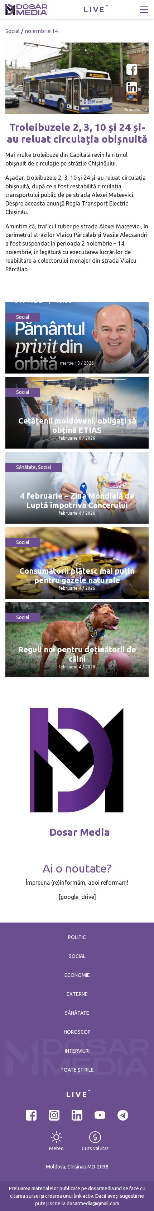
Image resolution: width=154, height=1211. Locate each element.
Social (12, 31)
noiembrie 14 (41, 31)
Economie (77, 975)
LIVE (94, 9)
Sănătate (26, 467)
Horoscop (77, 1032)
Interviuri (77, 1051)
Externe (77, 994)
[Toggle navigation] (144, 9)
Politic (77, 937)
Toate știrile (77, 1070)
